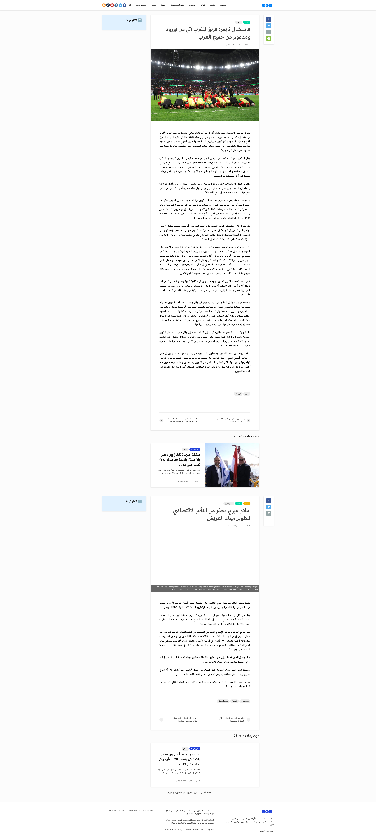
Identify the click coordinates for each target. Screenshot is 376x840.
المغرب (239, 22)
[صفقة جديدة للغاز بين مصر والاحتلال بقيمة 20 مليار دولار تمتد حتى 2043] (232, 465)
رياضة (163, 5)
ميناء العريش (223, 701)
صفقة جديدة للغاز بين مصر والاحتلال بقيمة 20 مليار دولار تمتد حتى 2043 (179, 460)
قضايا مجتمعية (177, 5)
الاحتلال (185, 449)
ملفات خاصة (141, 5)
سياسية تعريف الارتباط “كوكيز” (116, 810)
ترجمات (192, 5)
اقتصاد (212, 5)
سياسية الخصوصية (134, 810)
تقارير (202, 5)
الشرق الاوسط (195, 449)
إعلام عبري (229, 503)
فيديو (153, 5)
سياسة (223, 5)
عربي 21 (238, 394)
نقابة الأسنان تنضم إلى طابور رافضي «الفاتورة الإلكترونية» (188, 792)
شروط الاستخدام (148, 810)
